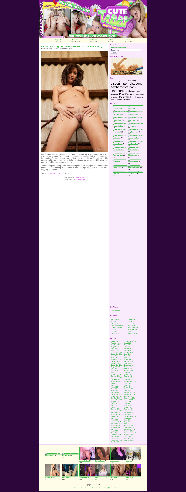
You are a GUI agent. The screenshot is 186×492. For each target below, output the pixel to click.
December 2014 (129, 392)
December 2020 (116, 411)
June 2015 (127, 385)
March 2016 (128, 374)
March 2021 (115, 407)
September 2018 (130, 341)
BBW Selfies (115, 319)
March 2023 (115, 372)
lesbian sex (115, 94)
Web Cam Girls (133, 333)
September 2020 (116, 414)
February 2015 (129, 389)
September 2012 (130, 433)
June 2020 (114, 418)
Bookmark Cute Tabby (65, 49)
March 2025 (115, 350)
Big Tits (113, 321)
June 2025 (114, 348)
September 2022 (116, 381)
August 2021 (115, 401)
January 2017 (129, 363)
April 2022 (114, 389)
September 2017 (130, 352)
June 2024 (114, 356)
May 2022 (114, 387)
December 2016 (129, 365)
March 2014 (128, 407)
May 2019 (114, 431)
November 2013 (129, 412)
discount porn (120, 83)
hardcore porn (126, 87)
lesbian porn (135, 91)
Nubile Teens (115, 333)
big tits (120, 81)
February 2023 (116, 374)
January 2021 (115, 409)
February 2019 (116, 434)
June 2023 (114, 369)
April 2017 (127, 358)
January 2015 (129, 391)
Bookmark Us (121, 47)
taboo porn (115, 97)
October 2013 (129, 414)
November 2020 (116, 412)
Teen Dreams (93, 39)
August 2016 (128, 370)
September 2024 (116, 354)
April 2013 (127, 423)
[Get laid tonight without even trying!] (127, 75)
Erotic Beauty (54, 173)
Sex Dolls (131, 323)
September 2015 (130, 381)
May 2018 (127, 345)
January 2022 (115, 392)
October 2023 (115, 363)
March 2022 (115, 391)
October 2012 (129, 431)
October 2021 (115, 398)
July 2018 (127, 343)
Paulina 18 (131, 319)
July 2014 (127, 401)
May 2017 (127, 356)
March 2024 (115, 358)
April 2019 (114, 433)
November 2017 (129, 348)
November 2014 (129, 394)
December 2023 (116, 361)
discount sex (113, 488)
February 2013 (129, 425)
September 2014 (130, 398)
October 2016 (129, 367)
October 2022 (115, 380)
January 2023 (115, 376)
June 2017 (127, 354)
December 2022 (116, 378)
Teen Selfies (79, 177)
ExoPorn (128, 39)
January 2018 (129, 347)
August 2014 (128, 400)
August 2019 (115, 427)
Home (113, 47)
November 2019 (116, 423)
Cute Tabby (115, 323)
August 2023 (115, 367)
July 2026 (114, 341)
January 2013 (129, 427)
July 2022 (114, 383)
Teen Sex (134, 97)
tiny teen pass (118, 99)
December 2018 (116, 438)
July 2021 (114, 403)
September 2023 (116, 365)
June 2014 (127, 403)
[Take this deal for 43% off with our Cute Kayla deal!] (93, 37)
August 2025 (115, 347)
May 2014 (127, 405)
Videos (130, 331)
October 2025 (115, 345)
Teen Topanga (133, 327)
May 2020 (114, 420)
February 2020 (116, 422)
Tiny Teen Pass (133, 329)
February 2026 (116, 343)
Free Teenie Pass (117, 325)
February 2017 (129, 361)
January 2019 (115, 436)
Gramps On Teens (117, 327)
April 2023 (114, 370)
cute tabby (132, 81)
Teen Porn (124, 97)
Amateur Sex (114, 81)
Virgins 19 (58, 39)
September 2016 (130, 369)
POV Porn (138, 94)
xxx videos (126, 99)
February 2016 (129, 376)
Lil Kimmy (114, 331)
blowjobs (124, 81)
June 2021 (114, 405)
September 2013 (130, 416)
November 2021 (116, 396)
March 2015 (128, 387)
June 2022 (114, 385)
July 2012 (127, 436)
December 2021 (116, 394)
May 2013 (127, 422)
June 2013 (127, 420)
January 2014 (129, 411)
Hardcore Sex (120, 91)
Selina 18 (131, 321)
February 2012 (129, 438)
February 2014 (129, 409)
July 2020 (114, 416)
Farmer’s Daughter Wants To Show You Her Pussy (71, 46)
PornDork (110, 39)
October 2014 (129, 396)
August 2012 (128, 434)
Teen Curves (75, 39)
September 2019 (116, 425)
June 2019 (114, 429)
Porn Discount (127, 94)
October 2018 (115, 442)
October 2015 (129, 380)
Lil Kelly (113, 329)
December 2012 (129, 429)
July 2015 (127, 383)
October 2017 (129, 350)
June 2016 (127, 372)
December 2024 (116, 352)
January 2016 (129, 378)
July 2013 (127, 418)
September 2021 (116, 400)
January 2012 (129, 440)
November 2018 (116, 440)
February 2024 (116, 359)
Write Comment (79, 179)
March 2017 (128, 359)
